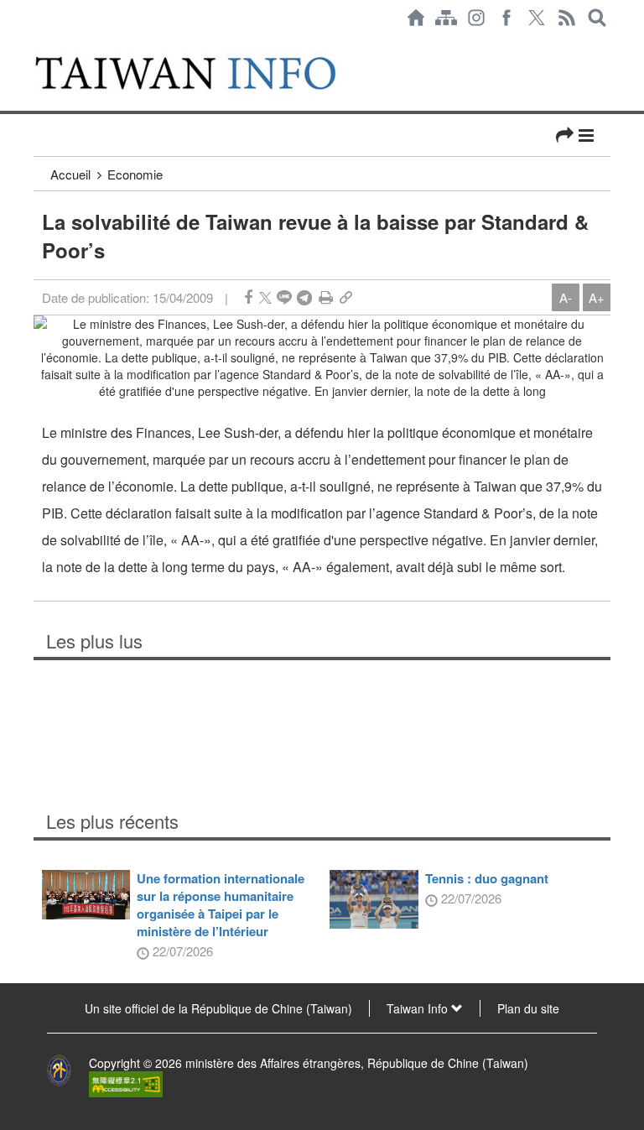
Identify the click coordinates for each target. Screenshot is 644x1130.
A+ (597, 297)
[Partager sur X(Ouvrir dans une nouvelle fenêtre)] (265, 297)
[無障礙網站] (126, 1082)
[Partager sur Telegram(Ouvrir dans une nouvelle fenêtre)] (304, 297)
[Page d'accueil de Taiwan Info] (415, 17)
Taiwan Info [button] (419, 1008)
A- (565, 297)
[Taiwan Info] (204, 73)
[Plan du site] (446, 17)
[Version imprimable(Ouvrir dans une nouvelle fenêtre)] (325, 297)
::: (39, 43)
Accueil (70, 174)
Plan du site (528, 1008)
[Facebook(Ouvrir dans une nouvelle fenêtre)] (506, 17)
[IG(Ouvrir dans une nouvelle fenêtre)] (476, 17)
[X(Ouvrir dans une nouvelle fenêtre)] (536, 17)
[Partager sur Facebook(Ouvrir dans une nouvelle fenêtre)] (248, 297)
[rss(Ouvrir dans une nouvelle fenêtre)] (566, 17)
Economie (135, 174)
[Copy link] (346, 297)
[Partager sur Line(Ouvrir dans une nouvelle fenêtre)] (284, 297)
